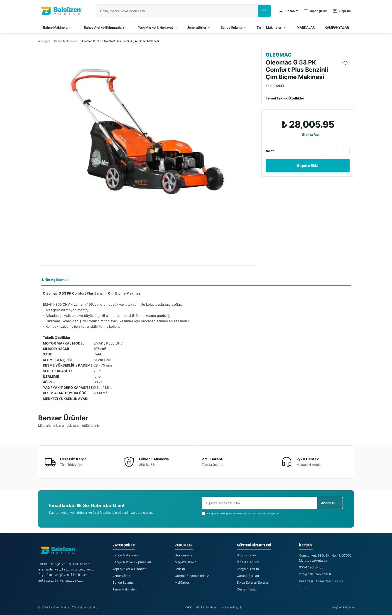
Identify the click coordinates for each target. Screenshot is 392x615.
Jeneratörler (121, 576)
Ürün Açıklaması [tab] (55, 280)
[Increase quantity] (345, 151)
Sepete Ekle (307, 165)
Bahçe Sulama (123, 582)
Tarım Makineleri (125, 589)
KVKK (188, 607)
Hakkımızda (183, 555)
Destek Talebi (247, 589)
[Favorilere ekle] (345, 63)
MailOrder (182, 582)
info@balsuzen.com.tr (315, 574)
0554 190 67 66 (311, 567)
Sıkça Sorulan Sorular (252, 582)
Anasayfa (44, 41)
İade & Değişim (248, 562)
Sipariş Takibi (247, 555)
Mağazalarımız (185, 562)
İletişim (180, 569)
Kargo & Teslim (248, 569)
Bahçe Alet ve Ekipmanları (132, 562)
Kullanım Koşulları (233, 607)
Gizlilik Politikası (206, 607)
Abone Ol (328, 503)
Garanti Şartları (248, 576)
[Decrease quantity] (328, 151)
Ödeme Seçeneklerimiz (192, 576)
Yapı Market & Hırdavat (130, 569)
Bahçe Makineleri (65, 41)
